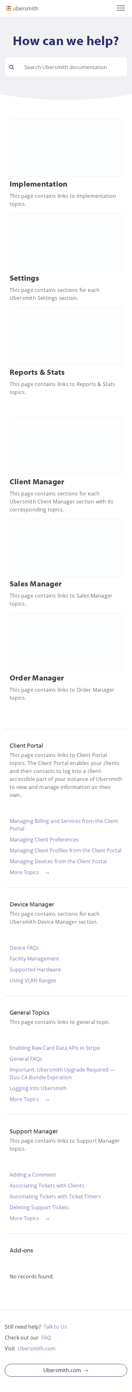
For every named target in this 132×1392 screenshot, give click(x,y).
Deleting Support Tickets (39, 1207)
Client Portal (26, 746)
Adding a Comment (33, 1174)
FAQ (46, 1337)
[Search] (11, 67)
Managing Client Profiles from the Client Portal (65, 850)
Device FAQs (24, 947)
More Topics (24, 872)
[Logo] (22, 9)
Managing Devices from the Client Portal (58, 861)
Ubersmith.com (36, 1348)
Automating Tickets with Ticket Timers (55, 1196)
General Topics (29, 1013)
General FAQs (26, 1058)
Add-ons (21, 1251)
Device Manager (32, 905)
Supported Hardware (35, 969)
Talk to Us (55, 1326)
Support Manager (34, 1132)
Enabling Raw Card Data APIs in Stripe (55, 1047)
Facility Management (34, 958)
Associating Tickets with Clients (47, 1185)
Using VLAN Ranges (33, 980)
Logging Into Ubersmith (38, 1088)
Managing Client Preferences (44, 839)
